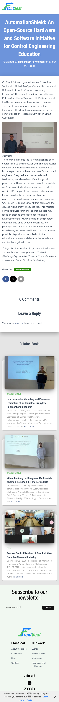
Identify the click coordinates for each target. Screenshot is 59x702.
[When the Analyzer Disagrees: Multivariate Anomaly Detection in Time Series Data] (29, 451)
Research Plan (38, 653)
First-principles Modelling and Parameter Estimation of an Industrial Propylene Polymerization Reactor (29, 402)
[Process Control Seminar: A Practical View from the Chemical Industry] (29, 526)
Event (9, 548)
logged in (19, 323)
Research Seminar (22, 269)
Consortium (16, 653)
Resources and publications (39, 664)
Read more (29, 426)
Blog (13, 658)
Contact (15, 663)
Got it (29, 700)
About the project (19, 648)
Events (35, 648)
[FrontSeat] (13, 6)
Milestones (37, 658)
